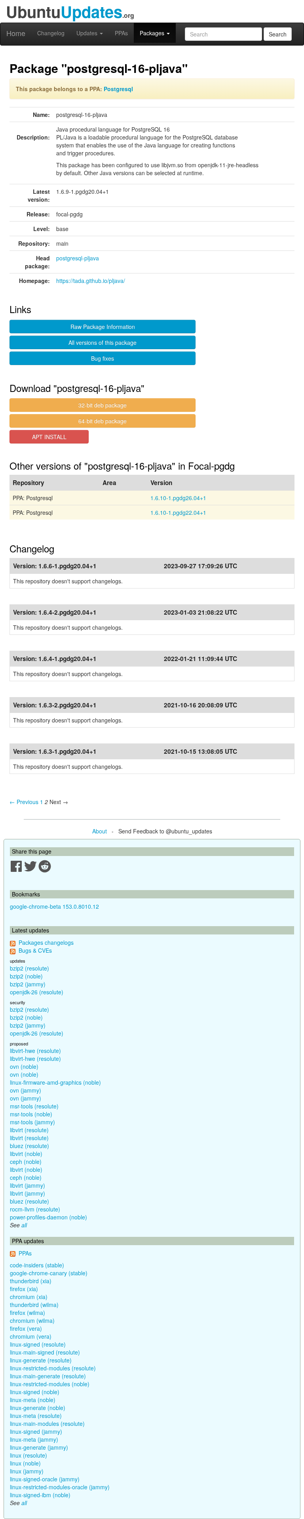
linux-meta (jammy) (34, 1439)
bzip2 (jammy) (28, 984)
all (24, 1225)
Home (15, 33)
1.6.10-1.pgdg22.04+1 (178, 512)
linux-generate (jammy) (39, 1447)
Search (278, 34)
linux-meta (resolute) (36, 1416)
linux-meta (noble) (32, 1400)
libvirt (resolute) (29, 1130)
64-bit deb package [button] (102, 421)
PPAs (121, 33)
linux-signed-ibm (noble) (40, 1495)
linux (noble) (25, 1463)
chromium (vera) (30, 1336)
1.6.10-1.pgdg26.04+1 (178, 498)
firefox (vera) (26, 1328)
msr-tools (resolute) (34, 1106)
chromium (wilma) (32, 1320)
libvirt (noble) (26, 1154)
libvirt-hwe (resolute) (35, 1051)
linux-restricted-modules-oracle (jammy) (60, 1487)
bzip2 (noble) (26, 976)
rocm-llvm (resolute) (35, 1209)
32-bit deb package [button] (102, 405)
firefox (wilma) (27, 1312)
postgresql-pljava (77, 258)
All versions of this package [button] (102, 342)
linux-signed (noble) (34, 1392)
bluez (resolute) (29, 1146)
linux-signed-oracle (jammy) (45, 1479)
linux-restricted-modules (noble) (49, 1384)
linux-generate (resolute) (41, 1360)
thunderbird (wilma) (34, 1305)
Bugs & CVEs (35, 950)
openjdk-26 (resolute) (36, 992)
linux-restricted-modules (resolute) (53, 1368)
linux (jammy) (27, 1471)
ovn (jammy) (25, 1090)
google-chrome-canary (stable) (48, 1273)
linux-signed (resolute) (38, 1344)
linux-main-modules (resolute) (47, 1423)
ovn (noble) (24, 1066)
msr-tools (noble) (31, 1114)
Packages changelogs (46, 942)
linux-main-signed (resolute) (45, 1352)
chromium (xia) (29, 1297)
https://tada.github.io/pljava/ (90, 281)
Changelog (51, 33)
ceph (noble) (26, 1162)
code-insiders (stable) (37, 1265)
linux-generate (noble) (37, 1408)
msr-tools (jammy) (32, 1122)
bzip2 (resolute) (29, 968)
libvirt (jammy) (27, 1185)
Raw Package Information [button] (102, 327)
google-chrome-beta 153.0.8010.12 (54, 906)
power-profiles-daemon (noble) (48, 1217)
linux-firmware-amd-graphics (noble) (55, 1082)
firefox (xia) (24, 1289)
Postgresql (118, 89)
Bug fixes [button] (102, 358)
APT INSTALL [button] (49, 437)
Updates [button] (87, 33)
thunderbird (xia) (30, 1281)
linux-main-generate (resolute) (48, 1376)
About (99, 831)
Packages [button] (153, 33)
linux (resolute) (28, 1455)
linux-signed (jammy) (36, 1431)
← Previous (24, 802)
